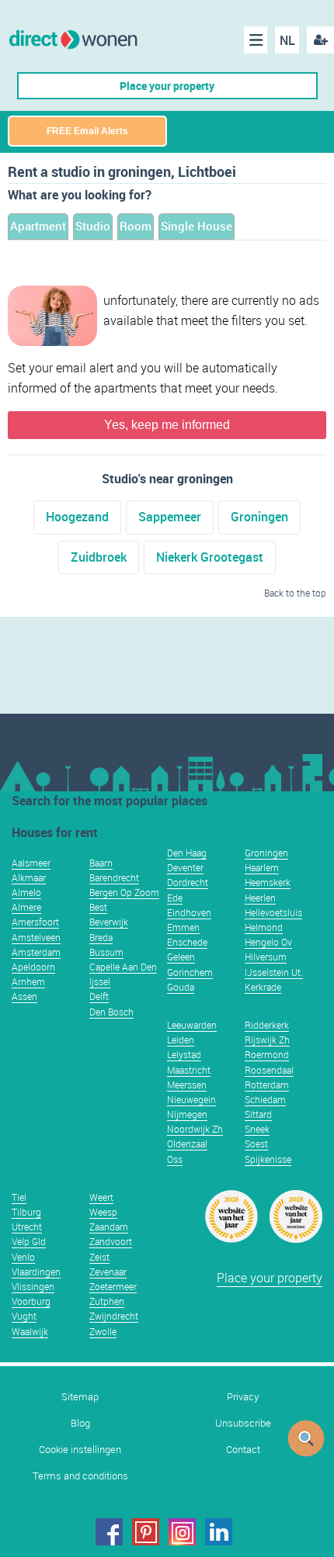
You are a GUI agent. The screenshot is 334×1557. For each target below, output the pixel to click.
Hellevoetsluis (273, 912)
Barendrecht (114, 877)
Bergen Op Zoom (124, 892)
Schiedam (265, 1099)
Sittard (258, 1114)
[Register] (320, 40)
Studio (92, 226)
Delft (99, 996)
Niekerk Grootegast (209, 557)
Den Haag (187, 852)
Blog (80, 1423)
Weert (101, 1197)
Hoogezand (77, 516)
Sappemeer (169, 516)
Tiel (19, 1197)
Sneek (257, 1129)
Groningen (259, 516)
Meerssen (187, 1084)
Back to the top (295, 592)
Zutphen (106, 1301)
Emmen (183, 927)
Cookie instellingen (80, 1449)
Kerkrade (263, 987)
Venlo (23, 1257)
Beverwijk (108, 921)
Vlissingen (33, 1286)
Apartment (38, 226)
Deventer (185, 867)
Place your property (167, 85)
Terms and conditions (80, 1476)
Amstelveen (36, 937)
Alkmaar (29, 877)
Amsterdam (36, 952)
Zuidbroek (99, 557)
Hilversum (266, 956)
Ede (175, 897)
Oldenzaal (187, 1143)
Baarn (101, 862)
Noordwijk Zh (195, 1129)
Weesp (103, 1212)
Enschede (187, 942)
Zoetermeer (113, 1286)
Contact (243, 1449)
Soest (256, 1143)
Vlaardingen (36, 1271)
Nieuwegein (191, 1099)
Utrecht (27, 1226)
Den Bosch (111, 1011)
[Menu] (255, 40)
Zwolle (103, 1331)
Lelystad (184, 1054)
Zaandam (108, 1226)
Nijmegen (187, 1114)
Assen (24, 996)
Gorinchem (190, 972)
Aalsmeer (31, 862)
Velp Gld (29, 1241)
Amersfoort (35, 921)
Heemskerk (268, 882)
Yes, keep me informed (167, 424)
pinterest (145, 1531)
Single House (196, 226)
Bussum (106, 952)
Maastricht (188, 1070)
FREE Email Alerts (87, 131)
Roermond (267, 1054)
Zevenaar (108, 1271)
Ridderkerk (267, 1025)
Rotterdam (267, 1084)
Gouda (180, 987)
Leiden (180, 1039)
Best (98, 907)
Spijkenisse (268, 1159)
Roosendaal (269, 1070)
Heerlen (260, 897)
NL (287, 40)
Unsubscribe (243, 1423)
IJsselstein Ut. (274, 972)
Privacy (243, 1396)
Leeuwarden (192, 1025)
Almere (26, 907)
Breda (101, 937)
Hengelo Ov (268, 942)
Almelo (26, 892)
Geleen (181, 956)
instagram (182, 1531)
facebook (109, 1531)
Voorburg (31, 1301)
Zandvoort (110, 1241)
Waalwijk (30, 1331)
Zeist (99, 1257)
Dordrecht (187, 882)
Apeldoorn (33, 966)
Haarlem (262, 867)
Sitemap (80, 1396)
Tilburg (26, 1212)
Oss (175, 1159)
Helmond (264, 927)
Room (135, 226)
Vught (24, 1316)
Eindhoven (189, 912)
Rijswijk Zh (267, 1039)
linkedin (218, 1531)
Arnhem (28, 981)
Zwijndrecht (113, 1316)
